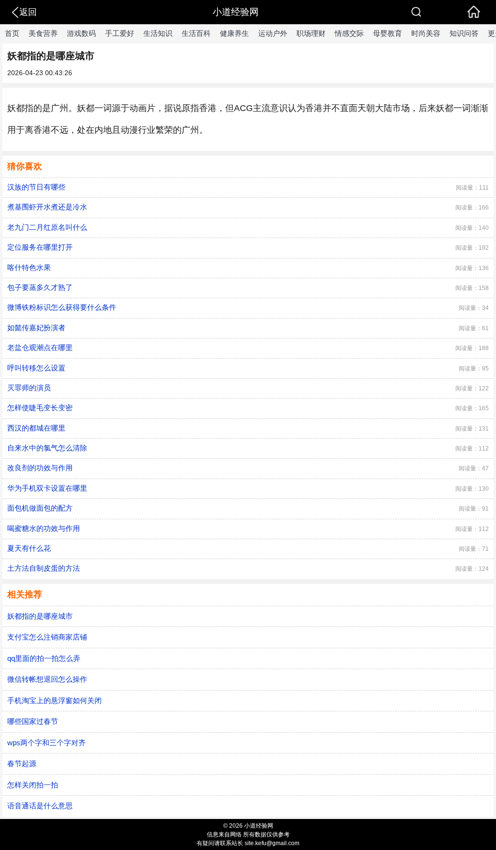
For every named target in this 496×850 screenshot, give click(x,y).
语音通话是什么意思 (40, 806)
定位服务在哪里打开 (40, 247)
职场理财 (311, 33)
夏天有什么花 (29, 548)
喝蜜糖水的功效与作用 (43, 528)
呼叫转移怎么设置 (36, 368)
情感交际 (349, 33)
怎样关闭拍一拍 (32, 785)
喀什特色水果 (29, 267)
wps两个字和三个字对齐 (46, 742)
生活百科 (196, 33)
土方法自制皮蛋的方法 (43, 568)
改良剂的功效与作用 (40, 468)
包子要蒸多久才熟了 (40, 287)
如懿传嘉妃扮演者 (36, 327)
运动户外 (272, 33)
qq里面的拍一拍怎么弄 (43, 658)
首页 (12, 33)
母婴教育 (387, 33)
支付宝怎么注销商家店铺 (47, 637)
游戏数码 (81, 33)
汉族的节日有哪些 (36, 187)
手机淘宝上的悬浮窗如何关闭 (54, 700)
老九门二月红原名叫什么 (47, 227)
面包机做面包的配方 (40, 508)
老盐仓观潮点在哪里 (40, 347)
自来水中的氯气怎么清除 (47, 448)
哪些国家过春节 (32, 721)
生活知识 (157, 33)
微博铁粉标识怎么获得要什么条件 (61, 307)
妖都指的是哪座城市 (40, 616)
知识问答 (464, 33)
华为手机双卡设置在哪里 (47, 488)
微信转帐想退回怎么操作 (47, 679)
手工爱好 (119, 33)
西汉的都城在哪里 (36, 428)
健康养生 (234, 33)
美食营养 (43, 33)
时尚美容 (425, 33)
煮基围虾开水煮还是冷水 (47, 207)
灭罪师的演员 (29, 388)
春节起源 (21, 763)
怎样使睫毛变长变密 (40, 407)
